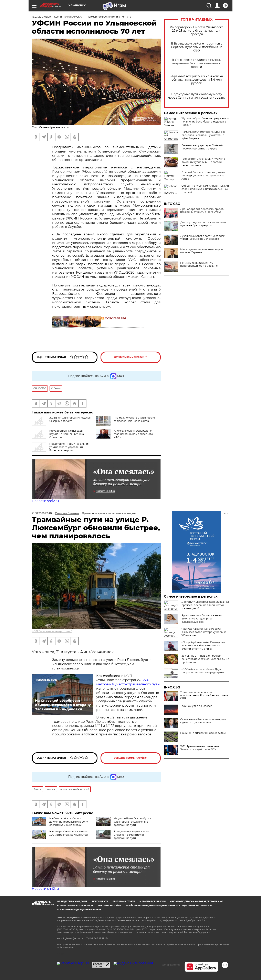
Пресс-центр (100, 901)
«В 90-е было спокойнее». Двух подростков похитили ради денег (203, 671)
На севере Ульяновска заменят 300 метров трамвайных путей (69, 833)
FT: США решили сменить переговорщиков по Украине (199, 264)
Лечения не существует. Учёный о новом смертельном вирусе (202, 147)
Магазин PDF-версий (152, 901)
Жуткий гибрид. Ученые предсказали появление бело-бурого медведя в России (205, 121)
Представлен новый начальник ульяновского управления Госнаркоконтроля (69, 447)
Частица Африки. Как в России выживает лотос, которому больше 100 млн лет (203, 632)
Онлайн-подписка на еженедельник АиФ (196, 901)
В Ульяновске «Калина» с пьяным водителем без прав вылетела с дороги (196, 63)
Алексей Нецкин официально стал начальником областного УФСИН (133, 434)
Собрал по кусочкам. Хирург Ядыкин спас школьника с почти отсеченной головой (205, 189)
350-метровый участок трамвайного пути (128, 682)
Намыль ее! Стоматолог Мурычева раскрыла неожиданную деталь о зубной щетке (203, 135)
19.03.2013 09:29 (41, 16)
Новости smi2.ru (45, 501)
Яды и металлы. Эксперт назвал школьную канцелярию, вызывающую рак (201, 618)
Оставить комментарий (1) (130, 357)
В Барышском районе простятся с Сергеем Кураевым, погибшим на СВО (196, 47)
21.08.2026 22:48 (42, 513)
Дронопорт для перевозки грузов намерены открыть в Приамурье (201, 210)
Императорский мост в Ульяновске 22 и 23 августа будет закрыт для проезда (196, 31)
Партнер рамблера (170, 964)
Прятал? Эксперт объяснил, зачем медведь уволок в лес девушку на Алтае (203, 175)
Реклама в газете (124, 901)
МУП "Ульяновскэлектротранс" (52, 631)
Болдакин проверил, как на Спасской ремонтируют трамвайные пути (131, 835)
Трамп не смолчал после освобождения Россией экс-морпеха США (204, 695)
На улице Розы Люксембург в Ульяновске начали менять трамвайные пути (132, 821)
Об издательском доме (72, 901)
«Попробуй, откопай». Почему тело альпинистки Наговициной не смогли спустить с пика (204, 645)
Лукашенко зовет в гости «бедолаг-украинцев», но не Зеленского (203, 237)
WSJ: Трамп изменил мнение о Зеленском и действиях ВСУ (199, 748)
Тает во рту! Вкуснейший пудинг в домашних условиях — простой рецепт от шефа (203, 162)
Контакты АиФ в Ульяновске (75, 905)
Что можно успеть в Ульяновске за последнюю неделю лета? (134, 419)
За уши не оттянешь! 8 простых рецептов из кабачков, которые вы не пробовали (205, 659)
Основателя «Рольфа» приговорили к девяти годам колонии (203, 721)
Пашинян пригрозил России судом (203, 733)
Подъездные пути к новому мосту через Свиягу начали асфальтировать (196, 95)
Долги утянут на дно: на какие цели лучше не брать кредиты (203, 224)
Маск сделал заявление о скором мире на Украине (201, 251)
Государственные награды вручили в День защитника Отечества (66, 434)
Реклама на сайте (109, 905)
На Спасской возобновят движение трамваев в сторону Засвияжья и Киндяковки (68, 821)
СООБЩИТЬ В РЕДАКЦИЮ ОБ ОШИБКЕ (79, 909)
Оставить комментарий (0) (130, 758)
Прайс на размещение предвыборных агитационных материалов (169, 905)
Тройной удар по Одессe (196, 706)
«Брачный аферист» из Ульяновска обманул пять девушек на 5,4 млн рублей (196, 80)
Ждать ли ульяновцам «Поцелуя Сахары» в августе (70, 419)
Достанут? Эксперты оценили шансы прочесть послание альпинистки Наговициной (205, 605)
